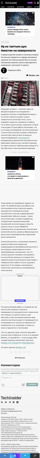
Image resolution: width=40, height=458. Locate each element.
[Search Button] (35, 3)
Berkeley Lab (20, 347)
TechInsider (11, 3)
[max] (17, 402)
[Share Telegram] (25, 455)
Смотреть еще (20, 300)
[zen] (14, 402)
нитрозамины (23, 138)
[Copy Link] (35, 455)
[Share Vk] (5, 455)
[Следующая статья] (20, 390)
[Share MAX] (15, 455)
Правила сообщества (7, 409)
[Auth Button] (38, 3)
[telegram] (10, 402)
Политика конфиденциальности (11, 411)
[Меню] (2, 3)
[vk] (6, 402)
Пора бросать (27, 343)
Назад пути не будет (10, 343)
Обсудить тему (34, 75)
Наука (2, 41)
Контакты (4, 413)
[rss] (2, 402)
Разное (7, 41)
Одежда (6, 78)
